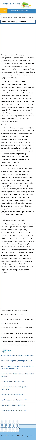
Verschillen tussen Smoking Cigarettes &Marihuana (14, 388)
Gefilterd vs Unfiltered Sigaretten (12, 381)
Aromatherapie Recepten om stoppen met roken (17, 355)
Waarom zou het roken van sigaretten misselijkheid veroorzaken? (18, 341)
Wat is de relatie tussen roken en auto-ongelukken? (18, 337)
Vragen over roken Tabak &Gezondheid (14, 310)
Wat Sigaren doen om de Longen (12, 394)
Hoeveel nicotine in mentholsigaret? (13, 410)
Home (4, 11)
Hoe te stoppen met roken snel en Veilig (14, 400)
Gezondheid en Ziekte (9, 17)
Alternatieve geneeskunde (19, 11)
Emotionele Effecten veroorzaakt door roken (17, 345)
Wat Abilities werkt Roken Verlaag (12, 314)
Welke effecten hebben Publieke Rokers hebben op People (17, 375)
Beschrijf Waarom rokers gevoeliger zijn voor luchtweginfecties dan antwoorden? (18, 327)
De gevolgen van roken (10, 323)
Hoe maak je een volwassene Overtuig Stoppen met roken (18, 319)
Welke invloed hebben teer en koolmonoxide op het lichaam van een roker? (17, 367)
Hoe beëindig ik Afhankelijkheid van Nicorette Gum (18, 333)
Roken (9, 351)
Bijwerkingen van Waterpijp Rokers (13, 405)
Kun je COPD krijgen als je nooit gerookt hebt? (17, 361)
